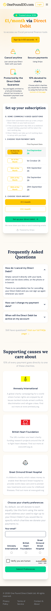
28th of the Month (14, 188)
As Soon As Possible (14, 152)
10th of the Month (15, 169)
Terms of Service (21, 602)
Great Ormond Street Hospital (40, 544)
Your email (10, 528)
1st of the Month (14, 160)
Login (39, 4)
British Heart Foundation (26, 546)
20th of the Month (14, 179)
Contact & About (38, 602)
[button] (47, 4)
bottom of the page (38, 92)
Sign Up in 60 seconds (24, 39)
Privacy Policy (6, 602)
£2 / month (25, 209)
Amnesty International (11, 547)
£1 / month (25, 202)
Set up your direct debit (24, 219)
